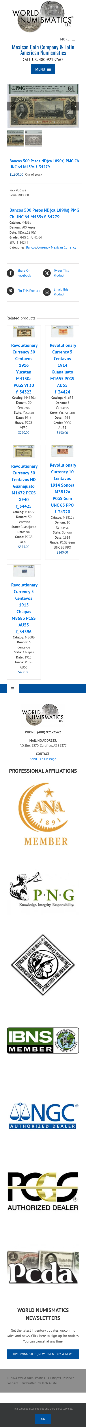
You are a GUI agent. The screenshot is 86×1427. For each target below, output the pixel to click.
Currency (43, 247)
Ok (43, 1419)
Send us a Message (43, 759)
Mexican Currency (63, 247)
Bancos (31, 247)
